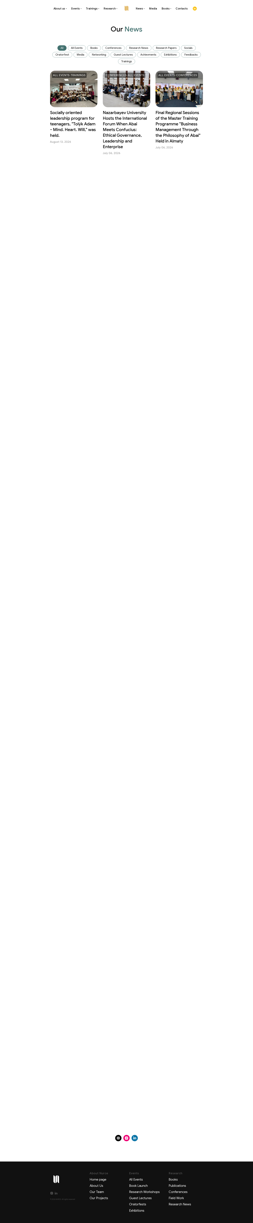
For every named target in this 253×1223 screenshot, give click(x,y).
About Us (96, 1186)
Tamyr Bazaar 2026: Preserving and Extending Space (174, 201)
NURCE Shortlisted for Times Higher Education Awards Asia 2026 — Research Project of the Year (125, 475)
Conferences (113, 48)
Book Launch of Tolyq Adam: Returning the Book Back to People (176, 373)
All (62, 48)
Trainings (92, 8)
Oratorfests (137, 1204)
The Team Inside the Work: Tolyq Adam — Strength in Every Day (71, 291)
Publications (177, 1186)
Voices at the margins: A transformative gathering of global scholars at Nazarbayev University (73, 904)
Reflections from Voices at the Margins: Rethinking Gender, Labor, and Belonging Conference (126, 819)
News (139, 8)
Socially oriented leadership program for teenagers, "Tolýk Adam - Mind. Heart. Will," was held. (73, 124)
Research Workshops (144, 1192)
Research (110, 8)
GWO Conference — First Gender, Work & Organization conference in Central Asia (71, 650)
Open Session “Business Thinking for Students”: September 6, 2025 (178, 982)
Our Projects (99, 1198)
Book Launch (138, 1186)
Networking (99, 54)
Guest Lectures (123, 54)
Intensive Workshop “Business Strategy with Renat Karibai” (178, 898)
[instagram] (126, 1138)
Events (75, 8)
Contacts (182, 8)
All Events (77, 48)
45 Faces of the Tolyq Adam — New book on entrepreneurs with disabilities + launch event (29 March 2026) (177, 650)
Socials (188, 48)
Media (153, 8)
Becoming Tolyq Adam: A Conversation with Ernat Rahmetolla (177, 291)
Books (166, 8)
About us (59, 8)
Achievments (148, 54)
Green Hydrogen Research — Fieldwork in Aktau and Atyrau (178, 469)
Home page (98, 1180)
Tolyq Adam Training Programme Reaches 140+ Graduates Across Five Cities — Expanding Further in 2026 (73, 379)
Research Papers (166, 48)
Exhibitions (170, 54)
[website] (118, 1138)
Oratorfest (62, 54)
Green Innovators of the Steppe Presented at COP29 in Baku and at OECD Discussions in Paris (73, 475)
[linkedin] (195, 9)
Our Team (97, 1192)
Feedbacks (191, 54)
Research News (138, 48)
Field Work (176, 1198)
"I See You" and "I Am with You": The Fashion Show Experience (124, 291)
